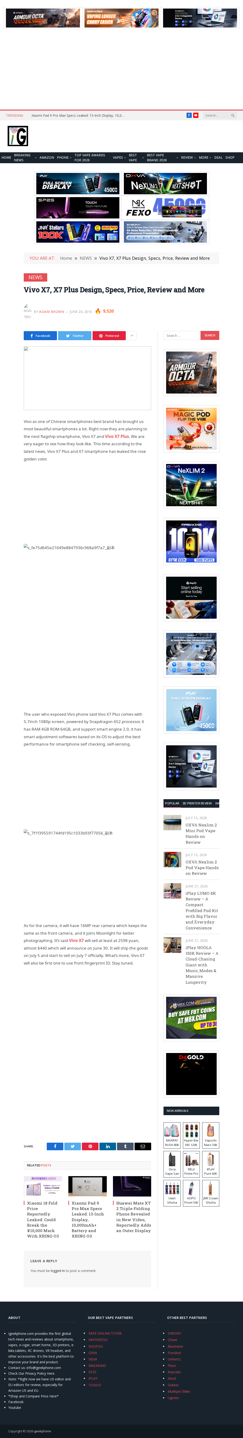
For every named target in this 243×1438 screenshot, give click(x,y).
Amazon (47, 157)
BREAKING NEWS (22, 157)
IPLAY (93, 1378)
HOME (6, 157)
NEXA (93, 1359)
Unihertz (174, 1359)
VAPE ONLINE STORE (105, 1333)
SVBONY (174, 1333)
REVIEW (187, 157)
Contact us (16, 1367)
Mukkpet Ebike (179, 1391)
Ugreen (173, 1398)
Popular (172, 803)
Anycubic (174, 1372)
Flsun (172, 1365)
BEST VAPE (133, 157)
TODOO (95, 1385)
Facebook (15, 1402)
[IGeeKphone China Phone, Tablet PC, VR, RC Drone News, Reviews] (18, 136)
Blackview (175, 1346)
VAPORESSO (98, 1339)
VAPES (118, 157)
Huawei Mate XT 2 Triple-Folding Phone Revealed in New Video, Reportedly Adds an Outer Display (133, 1216)
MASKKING (97, 1365)
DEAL (218, 157)
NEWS (35, 277)
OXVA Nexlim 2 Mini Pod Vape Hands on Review (201, 833)
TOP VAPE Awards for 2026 (90, 157)
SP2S (92, 1372)
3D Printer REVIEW (197, 803)
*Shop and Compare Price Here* (33, 1396)
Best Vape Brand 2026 (157, 157)
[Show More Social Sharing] (131, 335)
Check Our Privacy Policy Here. (31, 1373)
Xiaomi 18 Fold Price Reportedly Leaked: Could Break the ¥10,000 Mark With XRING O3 (43, 1219)
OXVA (93, 1352)
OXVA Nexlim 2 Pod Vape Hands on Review (202, 867)
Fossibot (174, 1352)
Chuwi (172, 1339)
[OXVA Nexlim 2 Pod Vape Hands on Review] (172, 859)
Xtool (172, 1378)
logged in (58, 1270)
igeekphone (42, 1431)
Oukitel (173, 1385)
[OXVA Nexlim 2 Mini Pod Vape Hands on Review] (172, 822)
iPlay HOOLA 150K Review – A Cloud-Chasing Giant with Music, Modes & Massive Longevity (202, 965)
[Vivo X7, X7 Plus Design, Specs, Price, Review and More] (87, 378)
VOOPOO (96, 1346)
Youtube (14, 1407)
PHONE (63, 157)
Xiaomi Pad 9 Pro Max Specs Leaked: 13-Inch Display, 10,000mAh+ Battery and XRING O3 (79, 115)
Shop (229, 157)
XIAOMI (220, 803)
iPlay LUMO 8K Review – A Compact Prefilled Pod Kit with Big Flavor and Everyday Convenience (202, 911)
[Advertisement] (121, 69)
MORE (203, 157)
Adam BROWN (51, 311)
